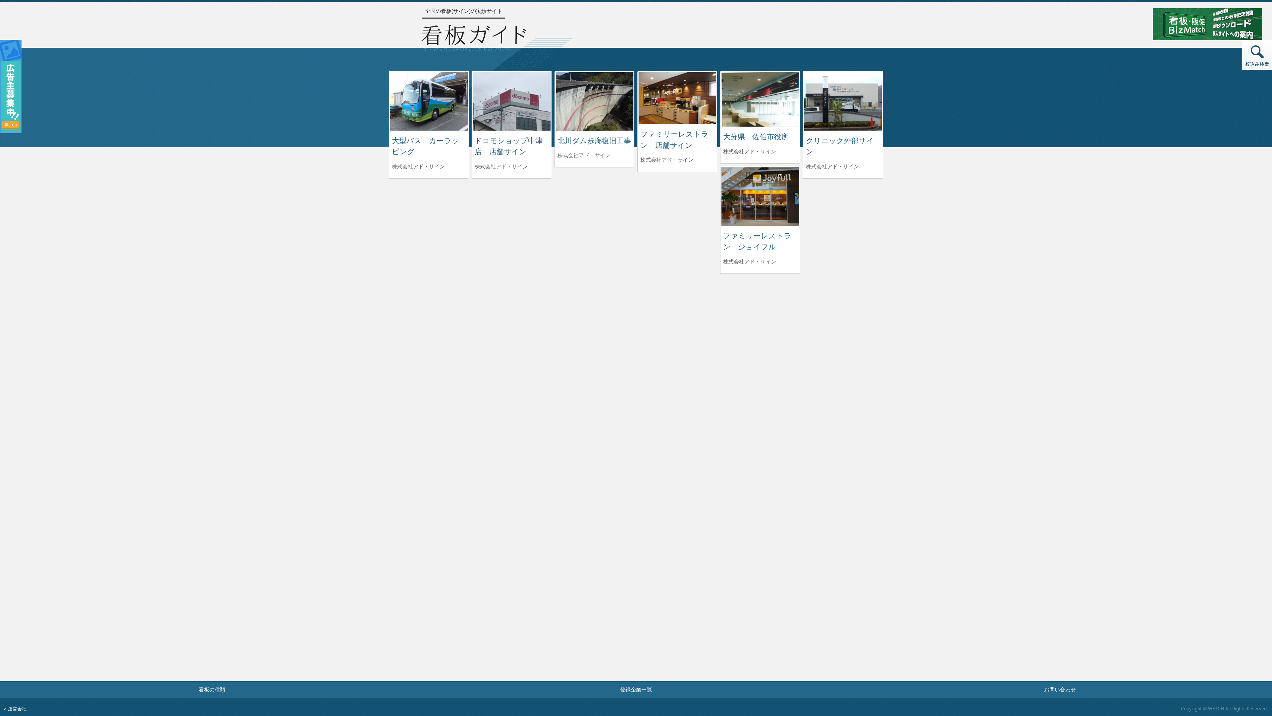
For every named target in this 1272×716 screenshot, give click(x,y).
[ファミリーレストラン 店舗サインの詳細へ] (677, 97)
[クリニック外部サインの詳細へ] (843, 100)
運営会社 (17, 708)
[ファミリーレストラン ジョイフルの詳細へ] (760, 196)
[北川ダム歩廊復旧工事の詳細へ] (594, 100)
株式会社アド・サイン (418, 166)
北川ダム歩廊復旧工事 (594, 140)
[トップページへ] (473, 37)
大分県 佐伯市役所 (756, 136)
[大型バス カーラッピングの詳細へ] (429, 100)
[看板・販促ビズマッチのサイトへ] (1207, 23)
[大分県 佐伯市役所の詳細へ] (760, 98)
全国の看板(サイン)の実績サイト (464, 11)
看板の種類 (212, 689)
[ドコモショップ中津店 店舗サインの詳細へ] (512, 100)
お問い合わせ (1060, 689)
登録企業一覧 (636, 689)
